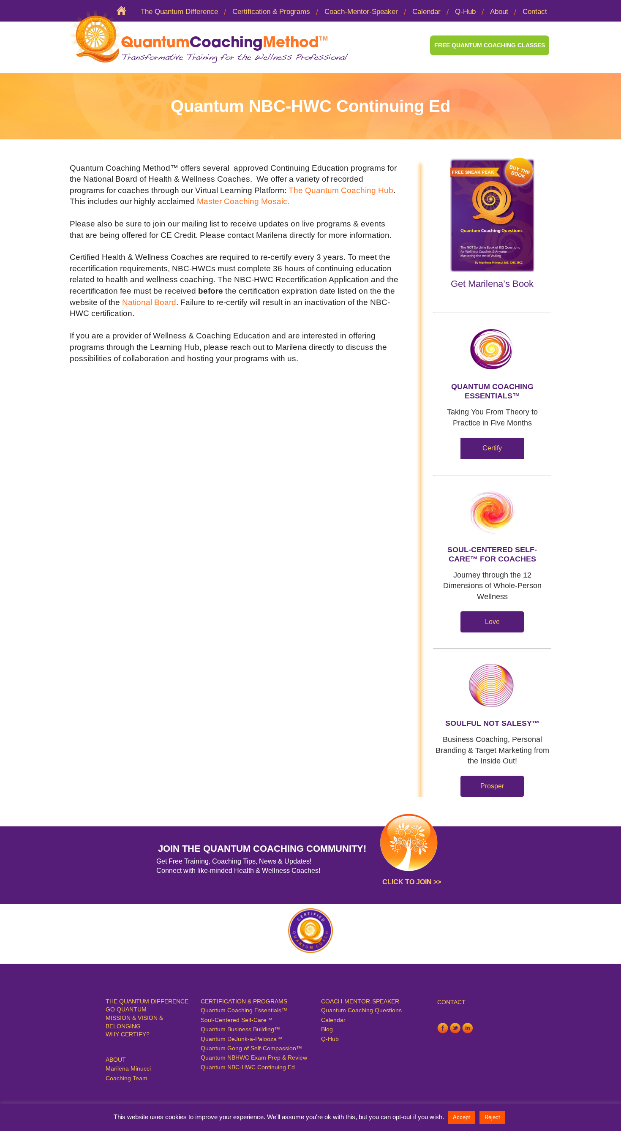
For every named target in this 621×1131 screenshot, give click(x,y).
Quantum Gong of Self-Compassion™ (251, 1048)
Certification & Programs (271, 12)
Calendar (426, 12)
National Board (149, 302)
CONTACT (451, 1002)
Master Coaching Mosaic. (243, 201)
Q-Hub (465, 12)
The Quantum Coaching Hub (341, 190)
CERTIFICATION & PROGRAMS (244, 1001)
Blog (327, 1029)
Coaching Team (126, 1078)
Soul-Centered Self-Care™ (236, 1020)
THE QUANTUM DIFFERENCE (147, 1001)
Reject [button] (492, 1117)
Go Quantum (126, 1009)
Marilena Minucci (128, 1068)
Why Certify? (128, 1034)
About (499, 12)
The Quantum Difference (179, 12)
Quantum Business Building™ (240, 1029)
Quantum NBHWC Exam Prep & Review (254, 1057)
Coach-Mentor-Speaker (361, 12)
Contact (535, 12)
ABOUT (116, 1059)
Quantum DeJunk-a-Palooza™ (242, 1039)
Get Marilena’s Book (492, 283)
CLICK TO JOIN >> (411, 882)
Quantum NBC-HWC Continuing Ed (248, 1067)
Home (125, 12)
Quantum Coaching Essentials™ (244, 1010)
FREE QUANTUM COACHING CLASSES (489, 45)
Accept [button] (461, 1117)
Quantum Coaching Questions (361, 1010)
